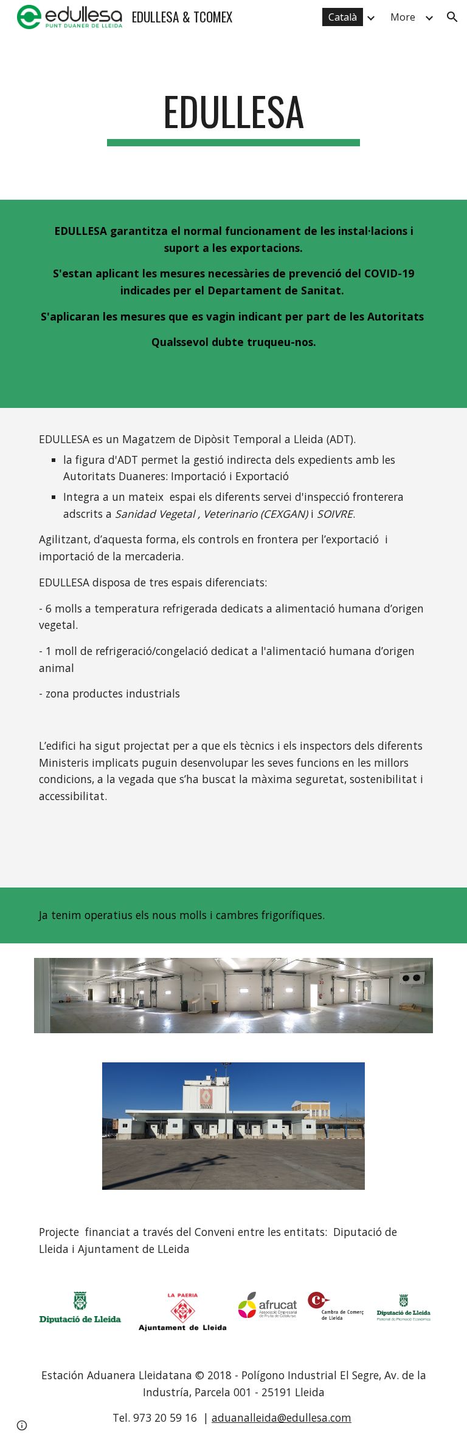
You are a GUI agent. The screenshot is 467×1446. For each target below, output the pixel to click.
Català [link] (342, 17)
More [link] (402, 17)
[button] (452, 17)
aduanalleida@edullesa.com (281, 1417)
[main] (233, 117)
